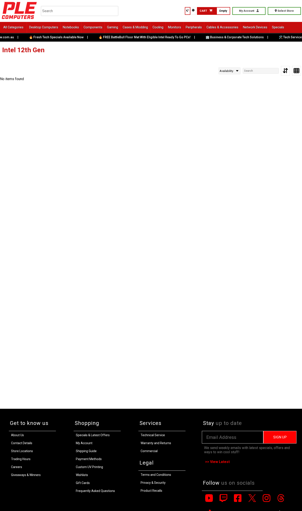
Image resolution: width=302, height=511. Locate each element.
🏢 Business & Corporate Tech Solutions (234, 37)
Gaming (112, 27)
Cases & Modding (135, 27)
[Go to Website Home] (19, 20)
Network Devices (255, 27)
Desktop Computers (43, 27)
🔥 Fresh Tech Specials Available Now (55, 37)
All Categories (13, 27)
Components (93, 27)
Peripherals (194, 27)
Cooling (158, 27)
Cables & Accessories (222, 27)
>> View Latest (217, 462)
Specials (278, 27)
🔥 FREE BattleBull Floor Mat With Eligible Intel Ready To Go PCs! (144, 37)
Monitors (174, 27)
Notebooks (71, 27)
